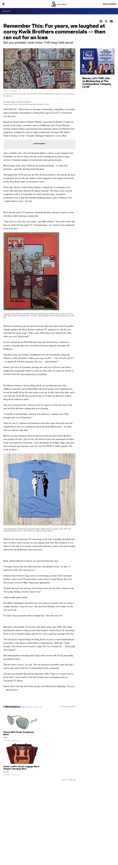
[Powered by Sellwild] (72, 780)
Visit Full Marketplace (67, 706)
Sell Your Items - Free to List (31, 707)
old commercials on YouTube (33, 374)
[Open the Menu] (3, 4)
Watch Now (109, 4)
